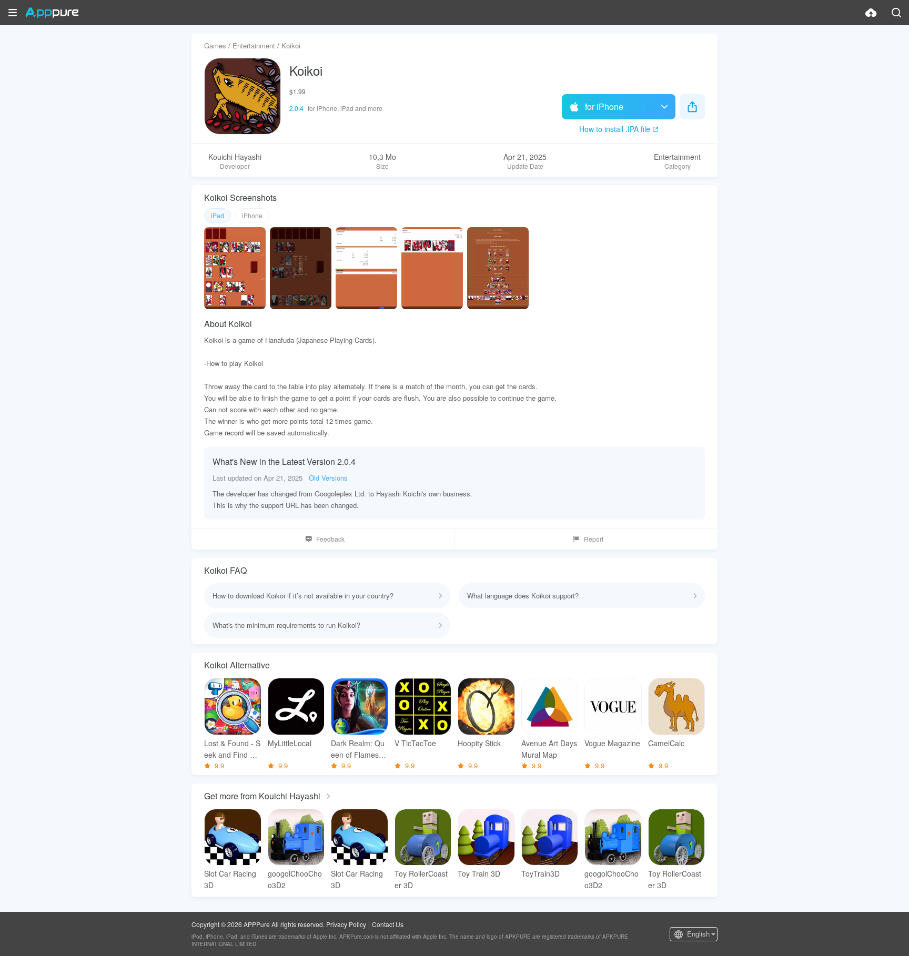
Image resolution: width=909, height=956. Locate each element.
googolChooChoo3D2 (295, 879)
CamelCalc (666, 743)
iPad (217, 215)
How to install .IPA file (614, 129)
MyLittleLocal (289, 743)
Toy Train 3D (479, 873)
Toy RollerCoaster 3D (421, 879)
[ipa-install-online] (871, 12)
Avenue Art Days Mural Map (549, 749)
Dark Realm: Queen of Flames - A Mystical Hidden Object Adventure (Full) (358, 749)
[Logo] (51, 12)
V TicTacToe (415, 743)
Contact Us (387, 924)
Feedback (330, 538)
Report (593, 538)
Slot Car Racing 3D (230, 879)
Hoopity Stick (479, 743)
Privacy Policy (346, 924)
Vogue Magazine (612, 743)
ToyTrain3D (540, 873)
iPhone (252, 215)
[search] (896, 12)
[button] (12, 12)
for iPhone (604, 106)
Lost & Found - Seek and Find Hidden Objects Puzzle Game (232, 749)
